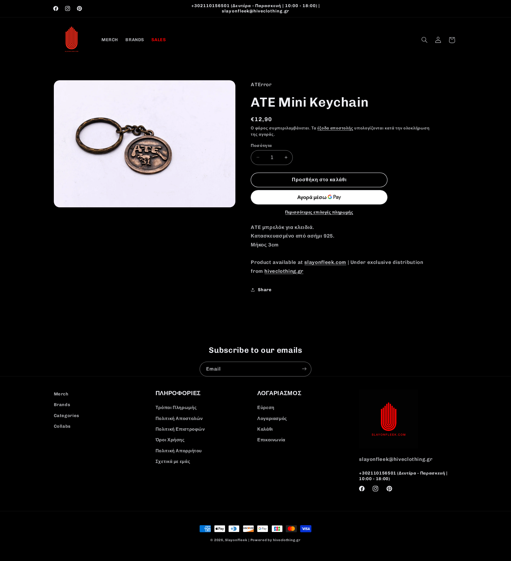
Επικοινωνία (271, 440)
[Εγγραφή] (304, 369)
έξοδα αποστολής (335, 128)
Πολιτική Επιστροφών (180, 429)
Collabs (62, 426)
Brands (62, 404)
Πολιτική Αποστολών (179, 418)
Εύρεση (265, 408)
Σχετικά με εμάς (173, 461)
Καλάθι (265, 429)
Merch (61, 394)
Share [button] (264, 289)
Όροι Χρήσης (170, 440)
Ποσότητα (261, 145)
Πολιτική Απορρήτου (179, 450)
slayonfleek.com (325, 262)
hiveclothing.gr (283, 271)
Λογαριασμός (272, 418)
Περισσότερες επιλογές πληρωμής (319, 212)
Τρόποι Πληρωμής (176, 408)
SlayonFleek (236, 540)
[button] (424, 40)
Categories (66, 415)
